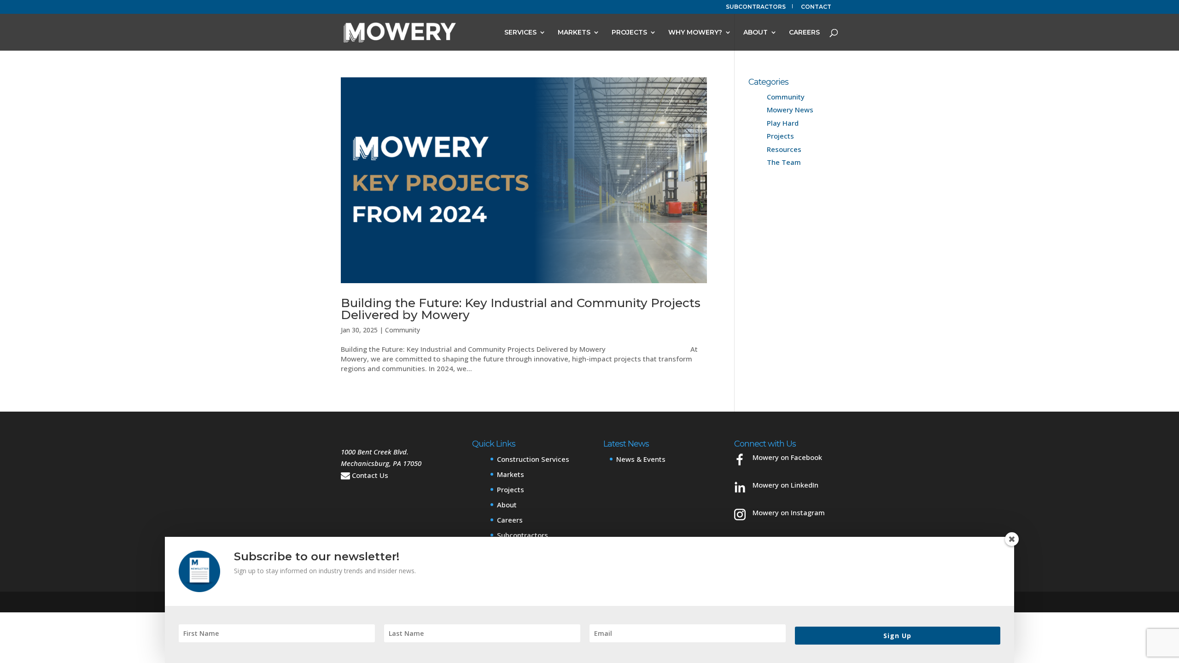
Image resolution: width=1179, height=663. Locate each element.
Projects (629, 32)
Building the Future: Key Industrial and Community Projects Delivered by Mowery (520, 309)
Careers (804, 32)
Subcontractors (756, 7)
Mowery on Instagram (789, 512)
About (755, 32)
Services (520, 32)
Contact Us (370, 475)
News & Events (640, 459)
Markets (574, 32)
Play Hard (783, 123)
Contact (816, 7)
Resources (784, 149)
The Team (784, 162)
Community (402, 330)
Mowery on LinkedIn (785, 484)
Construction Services (533, 459)
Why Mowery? (695, 32)
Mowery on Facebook (787, 457)
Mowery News (790, 109)
